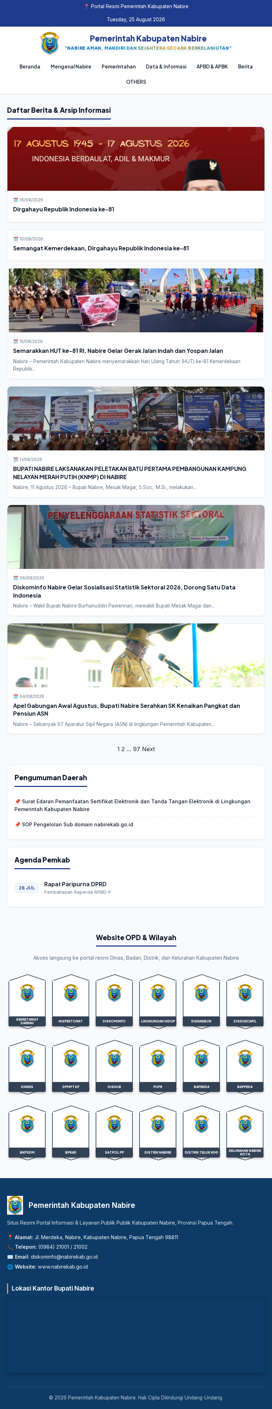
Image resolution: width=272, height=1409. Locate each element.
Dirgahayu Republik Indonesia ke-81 (63, 209)
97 (136, 749)
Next (148, 749)
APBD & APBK (212, 66)
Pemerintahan (119, 66)
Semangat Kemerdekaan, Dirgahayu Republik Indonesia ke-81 (101, 248)
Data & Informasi (166, 66)
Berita (245, 66)
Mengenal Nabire (71, 66)
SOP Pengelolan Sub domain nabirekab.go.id (77, 824)
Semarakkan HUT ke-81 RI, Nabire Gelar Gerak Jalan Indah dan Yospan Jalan (118, 350)
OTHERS (136, 82)
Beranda (29, 66)
